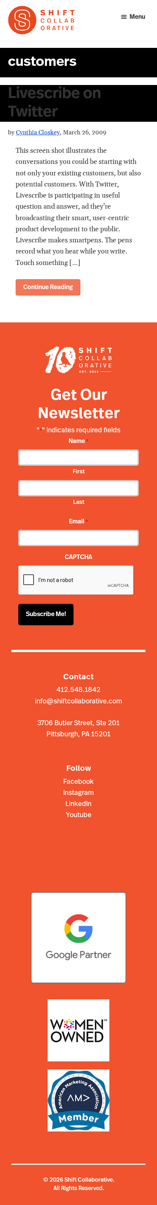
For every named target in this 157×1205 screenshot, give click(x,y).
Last (78, 502)
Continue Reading (48, 287)
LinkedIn (78, 804)
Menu (137, 17)
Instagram (78, 793)
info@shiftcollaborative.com (78, 701)
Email (78, 522)
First (79, 472)
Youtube (78, 815)
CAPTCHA (78, 557)
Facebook (78, 782)
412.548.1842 (78, 690)
